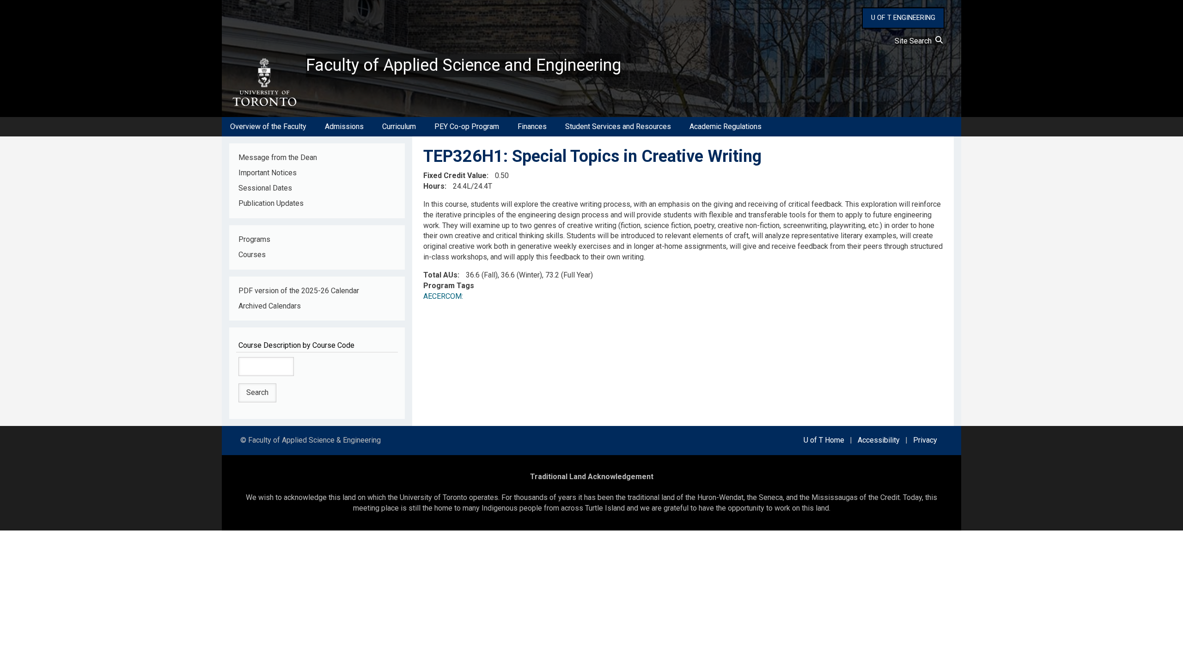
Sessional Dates (265, 188)
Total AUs (440, 275)
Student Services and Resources (618, 126)
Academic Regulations (725, 126)
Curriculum (399, 126)
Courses (252, 254)
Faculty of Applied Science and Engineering (463, 65)
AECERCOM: (443, 296)
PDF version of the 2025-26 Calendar (298, 290)
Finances (532, 126)
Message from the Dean (277, 157)
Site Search (915, 41)
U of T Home (824, 440)
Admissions (344, 126)
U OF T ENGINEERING (903, 17)
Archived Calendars (269, 306)
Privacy (925, 440)
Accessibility (879, 440)
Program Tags (448, 285)
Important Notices (267, 172)
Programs (254, 239)
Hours (434, 186)
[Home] (264, 82)
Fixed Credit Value (455, 175)
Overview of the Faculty (268, 126)
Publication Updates (271, 203)
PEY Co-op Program (466, 126)
